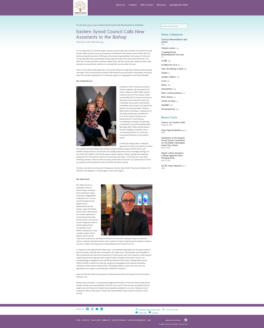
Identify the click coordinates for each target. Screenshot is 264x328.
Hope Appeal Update (171, 130)
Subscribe (142, 313)
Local (163, 81)
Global (164, 73)
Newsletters (166, 89)
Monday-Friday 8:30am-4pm (149, 310)
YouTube (96, 309)
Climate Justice (168, 48)
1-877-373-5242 (172, 310)
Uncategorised (168, 109)
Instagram (92, 309)
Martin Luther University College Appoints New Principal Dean (172, 155)
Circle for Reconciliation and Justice (174, 40)
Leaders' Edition (168, 77)
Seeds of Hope (168, 101)
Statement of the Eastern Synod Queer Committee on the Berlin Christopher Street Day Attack (173, 141)
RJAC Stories (167, 97)
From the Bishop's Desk (172, 69)
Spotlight (165, 105)
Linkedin (101, 309)
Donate (155, 313)
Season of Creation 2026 (173, 122)
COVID (164, 61)
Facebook (87, 309)
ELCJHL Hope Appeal (170, 166)
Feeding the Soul (169, 65)
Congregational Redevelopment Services (172, 53)
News (102, 42)
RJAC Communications (171, 93)
